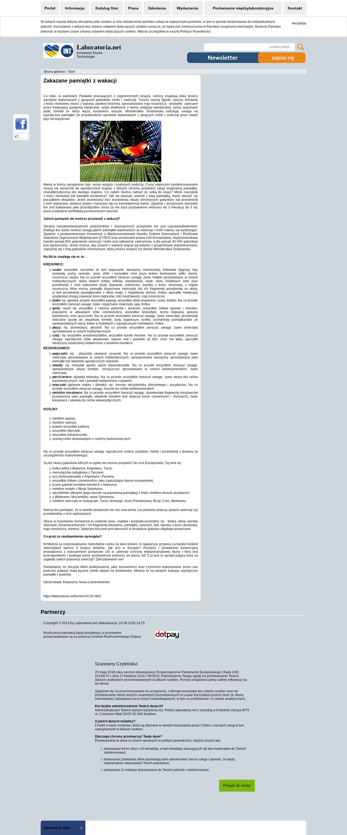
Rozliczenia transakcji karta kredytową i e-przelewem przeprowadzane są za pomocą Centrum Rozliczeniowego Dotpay (92, 635)
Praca (133, 8)
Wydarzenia (187, 8)
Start (71, 72)
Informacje (75, 8)
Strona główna (54, 72)
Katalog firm (106, 8)
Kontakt (295, 8)
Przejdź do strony (237, 785)
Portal (49, 8)
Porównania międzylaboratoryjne (243, 8)
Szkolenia (157, 8)
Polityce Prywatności (195, 31)
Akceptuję (299, 23)
